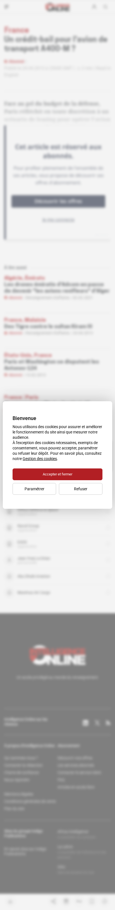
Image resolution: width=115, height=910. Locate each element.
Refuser (80, 489)
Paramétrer (34, 489)
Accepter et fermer (57, 474)
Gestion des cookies (40, 458)
